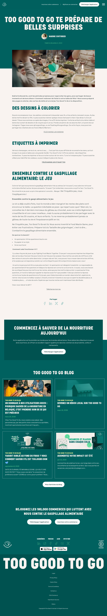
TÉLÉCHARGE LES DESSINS (53, 132)
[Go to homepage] (4, 4)
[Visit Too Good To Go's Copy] (62, 303)
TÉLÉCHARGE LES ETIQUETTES (53, 162)
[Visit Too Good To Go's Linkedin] (50, 303)
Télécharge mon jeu (53, 289)
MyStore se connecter (70, 4)
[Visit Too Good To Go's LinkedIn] (39, 543)
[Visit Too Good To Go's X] (68, 543)
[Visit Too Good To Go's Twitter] (56, 303)
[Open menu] (103, 4)
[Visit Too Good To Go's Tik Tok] (56, 543)
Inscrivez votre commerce (50, 4)
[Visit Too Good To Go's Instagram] (44, 543)
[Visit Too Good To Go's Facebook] (44, 303)
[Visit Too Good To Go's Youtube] (62, 543)
